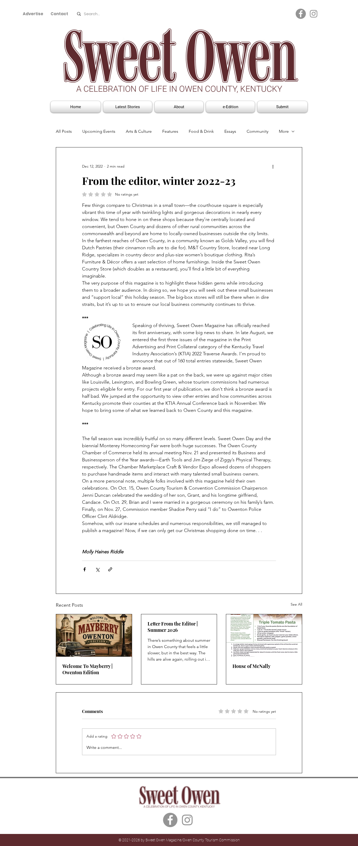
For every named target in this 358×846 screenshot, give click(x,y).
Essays (230, 131)
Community (257, 131)
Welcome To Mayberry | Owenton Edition (87, 669)
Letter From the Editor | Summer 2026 (173, 627)
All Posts (64, 131)
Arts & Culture (139, 131)
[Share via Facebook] (84, 569)
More (284, 131)
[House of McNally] (264, 635)
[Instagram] (313, 14)
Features (170, 131)
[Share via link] (110, 569)
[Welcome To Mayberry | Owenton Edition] (94, 635)
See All (296, 604)
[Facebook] (301, 14)
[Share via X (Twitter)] (97, 569)
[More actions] (273, 166)
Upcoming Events (98, 131)
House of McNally (251, 666)
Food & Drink (201, 131)
